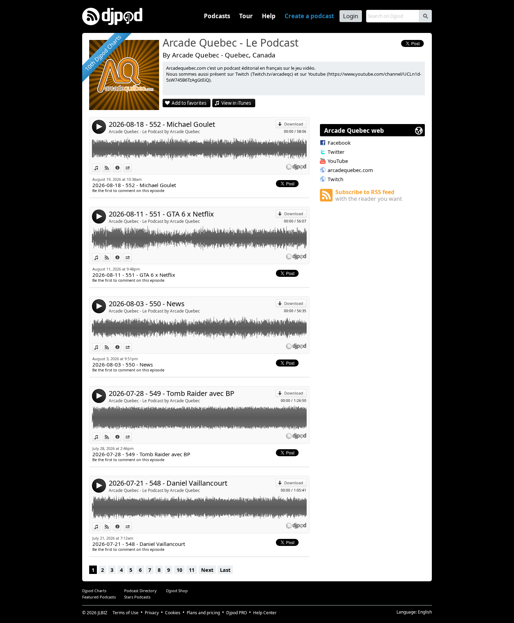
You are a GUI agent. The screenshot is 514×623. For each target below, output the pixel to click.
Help (269, 16)
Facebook (339, 142)
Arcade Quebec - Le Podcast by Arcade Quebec (154, 132)
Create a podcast (309, 16)
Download (293, 123)
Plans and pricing (203, 613)
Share (131, 167)
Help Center (265, 613)
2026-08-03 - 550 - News (147, 303)
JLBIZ (102, 613)
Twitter (336, 152)
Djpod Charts (94, 590)
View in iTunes (236, 103)
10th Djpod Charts (103, 53)
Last (225, 569)
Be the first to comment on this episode (128, 190)
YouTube (338, 161)
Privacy (152, 613)
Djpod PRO (236, 613)
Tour (246, 16)
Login (350, 16)
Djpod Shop (177, 590)
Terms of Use (125, 613)
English (425, 612)
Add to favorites (189, 103)
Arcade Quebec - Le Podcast (231, 43)
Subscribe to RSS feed (368, 195)
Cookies (172, 613)
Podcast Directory (140, 590)
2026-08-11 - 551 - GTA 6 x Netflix (161, 214)
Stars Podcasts (137, 597)
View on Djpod (110, 167)
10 (179, 569)
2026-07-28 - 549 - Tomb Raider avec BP (171, 393)
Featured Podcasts (99, 597)
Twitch (335, 179)
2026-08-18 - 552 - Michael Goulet (162, 124)
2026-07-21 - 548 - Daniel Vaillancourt (168, 483)
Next (207, 569)
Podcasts (217, 16)
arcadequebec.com (350, 170)
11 (191, 569)
